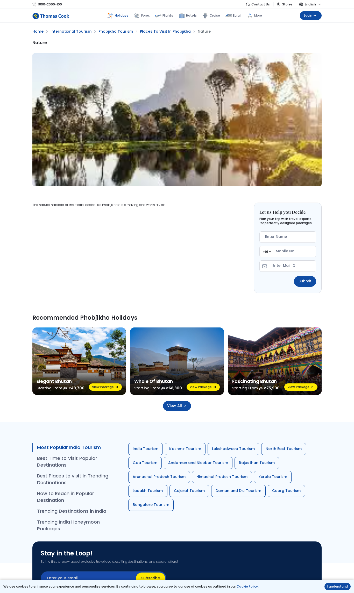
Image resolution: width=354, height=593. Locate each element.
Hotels (191, 15)
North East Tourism (284, 448)
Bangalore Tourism (151, 504)
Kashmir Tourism (185, 448)
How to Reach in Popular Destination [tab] (65, 496)
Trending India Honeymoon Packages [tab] (68, 525)
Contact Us (260, 4)
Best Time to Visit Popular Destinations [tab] (67, 461)
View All (174, 405)
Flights (167, 15)
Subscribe (150, 578)
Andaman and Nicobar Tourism (198, 462)
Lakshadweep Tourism (233, 448)
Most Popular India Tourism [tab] (69, 447)
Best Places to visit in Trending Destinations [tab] (72, 479)
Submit (305, 281)
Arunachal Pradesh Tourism (159, 476)
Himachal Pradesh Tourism (221, 476)
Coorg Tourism (286, 490)
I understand (337, 586)
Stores (287, 4)
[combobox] (267, 251)
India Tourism (145, 448)
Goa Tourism (145, 462)
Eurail (237, 15)
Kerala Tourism (272, 476)
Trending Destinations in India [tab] (71, 511)
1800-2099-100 (50, 4)
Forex (145, 15)
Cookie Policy (247, 586)
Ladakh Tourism (148, 490)
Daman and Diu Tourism (238, 490)
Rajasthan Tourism (257, 462)
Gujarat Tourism (189, 490)
